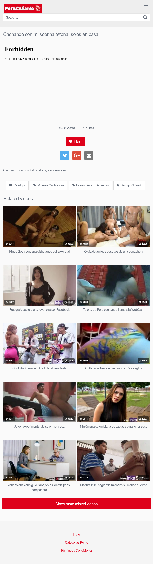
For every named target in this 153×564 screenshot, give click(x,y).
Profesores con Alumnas (92, 185)
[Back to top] (146, 555)
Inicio (76, 534)
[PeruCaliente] (23, 8)
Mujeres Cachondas (50, 185)
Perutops (19, 185)
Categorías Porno (76, 542)
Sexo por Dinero (131, 185)
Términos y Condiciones (77, 550)
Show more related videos (76, 503)
